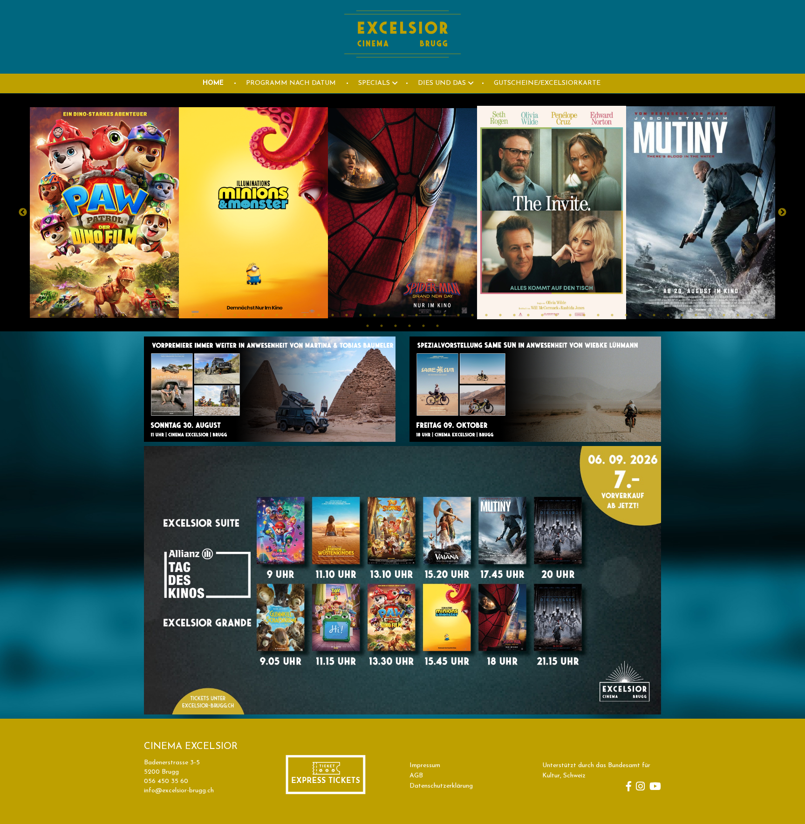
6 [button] (109, 315)
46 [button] (668, 315)
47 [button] (682, 315)
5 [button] (95, 315)
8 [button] (137, 315)
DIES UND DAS (442, 83)
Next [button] (782, 212)
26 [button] (388, 315)
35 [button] (514, 315)
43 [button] (626, 315)
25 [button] (374, 315)
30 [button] (444, 315)
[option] (104, 212)
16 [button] (248, 315)
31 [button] (458, 315)
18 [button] (276, 315)
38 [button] (556, 315)
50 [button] (724, 315)
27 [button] (402, 315)
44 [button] (640, 315)
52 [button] (752, 315)
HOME (213, 83)
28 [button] (416, 315)
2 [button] (53, 315)
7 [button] (123, 315)
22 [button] (332, 315)
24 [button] (360, 315)
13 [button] (206, 315)
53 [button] (766, 315)
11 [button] (179, 315)
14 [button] (220, 315)
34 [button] (500, 315)
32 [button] (472, 315)
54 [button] (367, 325)
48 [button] (696, 315)
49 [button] (710, 315)
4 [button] (81, 315)
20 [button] (304, 315)
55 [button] (381, 325)
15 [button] (234, 315)
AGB (416, 775)
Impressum (424, 765)
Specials (374, 83)
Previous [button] (22, 212)
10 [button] (165, 315)
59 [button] (437, 325)
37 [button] (542, 315)
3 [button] (67, 315)
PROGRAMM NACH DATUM (291, 83)
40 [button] (584, 315)
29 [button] (430, 315)
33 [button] (486, 315)
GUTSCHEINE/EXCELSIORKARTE (547, 83)
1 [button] (39, 315)
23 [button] (346, 315)
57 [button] (409, 325)
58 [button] (423, 325)
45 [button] (654, 315)
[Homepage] (402, 68)
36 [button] (528, 315)
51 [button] (738, 315)
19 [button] (290, 315)
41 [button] (598, 315)
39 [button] (570, 315)
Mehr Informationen (75, 259)
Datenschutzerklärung (441, 786)
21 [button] (318, 315)
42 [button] (612, 315)
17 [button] (262, 315)
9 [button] (151, 315)
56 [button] (395, 325)
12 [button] (193, 315)
